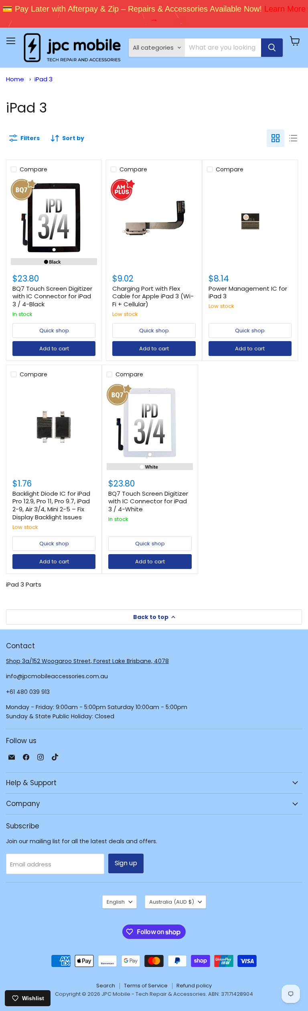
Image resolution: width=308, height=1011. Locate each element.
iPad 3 (43, 79)
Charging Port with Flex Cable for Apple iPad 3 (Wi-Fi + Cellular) (153, 296)
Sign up (126, 863)
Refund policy (194, 985)
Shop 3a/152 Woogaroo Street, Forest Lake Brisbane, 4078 (87, 661)
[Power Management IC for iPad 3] (250, 222)
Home (15, 79)
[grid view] (275, 138)
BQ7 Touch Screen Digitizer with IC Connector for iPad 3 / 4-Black (52, 296)
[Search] (272, 47)
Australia (171, 902)
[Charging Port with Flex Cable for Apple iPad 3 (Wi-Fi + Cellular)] (154, 222)
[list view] (293, 138)
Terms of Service (146, 985)
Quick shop (54, 330)
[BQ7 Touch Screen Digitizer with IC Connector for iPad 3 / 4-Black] (54, 222)
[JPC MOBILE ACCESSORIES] (72, 48)
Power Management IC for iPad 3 (248, 292)
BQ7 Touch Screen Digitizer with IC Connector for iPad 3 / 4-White (148, 501)
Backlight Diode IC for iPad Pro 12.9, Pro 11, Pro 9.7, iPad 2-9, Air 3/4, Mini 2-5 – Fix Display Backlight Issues (51, 505)
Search (105, 985)
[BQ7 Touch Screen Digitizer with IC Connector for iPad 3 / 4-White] (150, 427)
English (116, 902)
